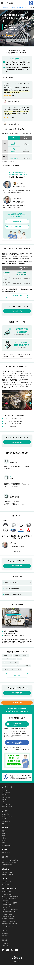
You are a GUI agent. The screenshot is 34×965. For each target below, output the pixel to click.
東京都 (3, 831)
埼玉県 (3, 835)
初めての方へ (5, 790)
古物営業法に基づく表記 (8, 919)
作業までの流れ (6, 797)
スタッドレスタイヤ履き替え (21, 655)
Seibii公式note (5, 884)
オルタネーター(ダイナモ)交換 (10, 662)
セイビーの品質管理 (7, 806)
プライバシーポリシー (7, 907)
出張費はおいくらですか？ (10, 582)
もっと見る (17, 675)
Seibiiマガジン (5, 882)
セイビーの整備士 (6, 804)
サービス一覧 (5, 814)
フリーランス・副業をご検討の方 (10, 860)
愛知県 (3, 840)
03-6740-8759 (17, 221)
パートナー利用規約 (7, 894)
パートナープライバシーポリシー (10, 909)
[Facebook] (12, 951)
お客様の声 (4, 794)
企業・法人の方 (6, 852)
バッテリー (4, 818)
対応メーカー (5, 802)
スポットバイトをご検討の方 (9, 862)
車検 (20, 659)
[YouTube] (16, 951)
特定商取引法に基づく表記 (8, 916)
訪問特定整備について (7, 926)
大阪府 (3, 842)
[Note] (3, 951)
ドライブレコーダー (7, 816)
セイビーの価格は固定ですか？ (11, 588)
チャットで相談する (17, 227)
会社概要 (4, 943)
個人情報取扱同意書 (7, 914)
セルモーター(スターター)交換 (10, 666)
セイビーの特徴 (6, 792)
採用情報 (4, 945)
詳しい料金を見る (17, 296)
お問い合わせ (5, 935)
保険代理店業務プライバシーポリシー (11, 911)
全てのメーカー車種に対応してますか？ (14, 594)
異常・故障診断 (6, 821)
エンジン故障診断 (25, 666)
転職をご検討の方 (6, 864)
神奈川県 (4, 838)
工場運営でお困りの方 (7, 874)
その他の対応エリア (7, 845)
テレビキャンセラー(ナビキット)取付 (12, 669)
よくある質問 (5, 933)
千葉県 (3, 833)
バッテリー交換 (7, 655)
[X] (7, 951)
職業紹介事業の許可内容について (10, 923)
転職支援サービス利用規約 (8, 921)
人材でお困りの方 (6, 872)
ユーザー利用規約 (6, 891)
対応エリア (4, 799)
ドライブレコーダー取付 (9, 659)
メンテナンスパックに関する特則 (10, 896)
